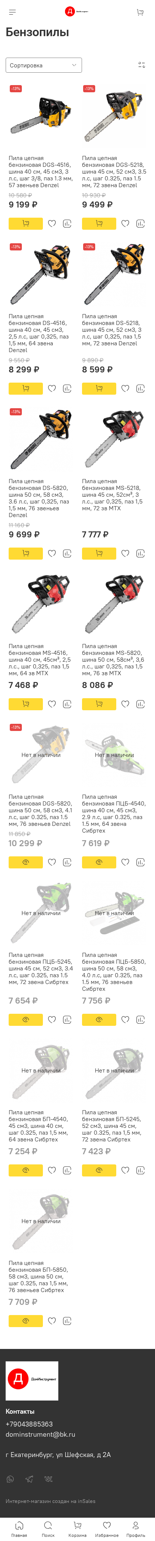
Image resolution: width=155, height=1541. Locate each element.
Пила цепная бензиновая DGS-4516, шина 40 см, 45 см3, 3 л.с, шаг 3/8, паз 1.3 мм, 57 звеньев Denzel (41, 171)
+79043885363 (29, 1424)
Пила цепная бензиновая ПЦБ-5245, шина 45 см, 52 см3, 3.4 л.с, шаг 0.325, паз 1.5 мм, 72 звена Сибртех (41, 968)
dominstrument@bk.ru (40, 1434)
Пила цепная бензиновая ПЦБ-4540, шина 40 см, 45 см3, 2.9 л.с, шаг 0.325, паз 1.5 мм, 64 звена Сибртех (114, 813)
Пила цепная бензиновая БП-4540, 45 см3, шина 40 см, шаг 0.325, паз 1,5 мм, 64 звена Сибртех (38, 1125)
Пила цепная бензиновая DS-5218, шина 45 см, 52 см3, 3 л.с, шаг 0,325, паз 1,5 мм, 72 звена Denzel (111, 329)
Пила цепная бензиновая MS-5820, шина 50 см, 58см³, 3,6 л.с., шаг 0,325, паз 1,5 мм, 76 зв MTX (113, 659)
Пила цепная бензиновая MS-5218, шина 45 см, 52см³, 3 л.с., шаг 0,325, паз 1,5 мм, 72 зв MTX (112, 494)
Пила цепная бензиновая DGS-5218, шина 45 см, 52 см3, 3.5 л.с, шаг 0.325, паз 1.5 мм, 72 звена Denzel (114, 171)
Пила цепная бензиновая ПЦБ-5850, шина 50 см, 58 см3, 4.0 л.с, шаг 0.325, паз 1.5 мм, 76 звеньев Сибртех (114, 971)
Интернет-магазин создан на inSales (51, 1501)
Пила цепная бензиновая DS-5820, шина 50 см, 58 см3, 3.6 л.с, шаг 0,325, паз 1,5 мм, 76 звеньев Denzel (39, 498)
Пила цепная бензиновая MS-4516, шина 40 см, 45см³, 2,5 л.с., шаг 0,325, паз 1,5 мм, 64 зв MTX (40, 659)
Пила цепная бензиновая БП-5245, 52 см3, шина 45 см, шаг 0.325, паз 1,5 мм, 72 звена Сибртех (111, 1125)
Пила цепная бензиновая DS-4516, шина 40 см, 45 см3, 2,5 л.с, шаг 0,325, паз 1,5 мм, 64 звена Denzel (39, 333)
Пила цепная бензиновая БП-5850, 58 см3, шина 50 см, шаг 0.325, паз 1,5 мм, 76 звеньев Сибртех (38, 1276)
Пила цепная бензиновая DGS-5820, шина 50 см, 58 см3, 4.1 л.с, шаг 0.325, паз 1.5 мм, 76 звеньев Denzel (40, 810)
